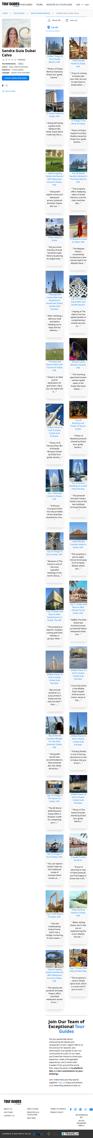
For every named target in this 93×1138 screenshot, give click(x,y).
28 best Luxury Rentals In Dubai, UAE (78, 63)
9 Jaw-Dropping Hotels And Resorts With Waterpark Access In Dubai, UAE (54, 179)
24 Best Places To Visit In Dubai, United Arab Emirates (55, 431)
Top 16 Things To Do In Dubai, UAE (54, 553)
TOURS (39, 4)
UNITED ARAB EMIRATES (40, 13)
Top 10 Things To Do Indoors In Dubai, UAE (54, 798)
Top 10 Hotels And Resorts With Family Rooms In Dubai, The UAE (54, 615)
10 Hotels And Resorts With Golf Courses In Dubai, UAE (54, 366)
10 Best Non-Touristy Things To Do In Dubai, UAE (78, 826)
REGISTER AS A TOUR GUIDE (59, 4)
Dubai (21, 64)
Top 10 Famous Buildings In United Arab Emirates (78, 185)
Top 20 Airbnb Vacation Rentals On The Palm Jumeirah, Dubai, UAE (54, 741)
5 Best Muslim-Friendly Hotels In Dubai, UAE (78, 243)
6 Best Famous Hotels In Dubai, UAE (78, 611)
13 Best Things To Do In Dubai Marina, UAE (55, 59)
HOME (5, 13)
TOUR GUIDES (25, 4)
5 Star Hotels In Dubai (55, 239)
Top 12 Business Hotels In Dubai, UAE (54, 496)
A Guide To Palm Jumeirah (78, 557)
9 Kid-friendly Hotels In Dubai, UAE (54, 1041)
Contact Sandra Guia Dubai (15, 78)
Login (87, 4)
